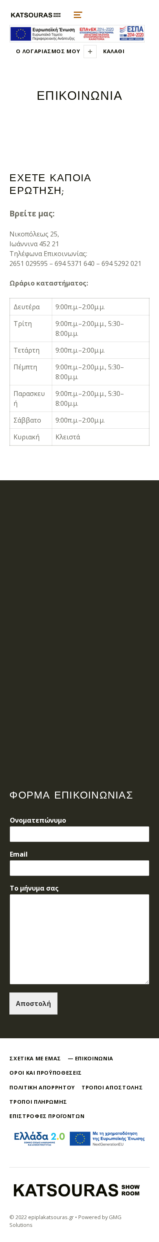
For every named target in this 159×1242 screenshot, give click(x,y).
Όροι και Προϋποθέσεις (45, 1072)
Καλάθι (114, 51)
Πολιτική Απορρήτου (42, 1087)
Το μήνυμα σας (34, 888)
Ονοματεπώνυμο (38, 820)
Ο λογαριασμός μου (48, 51)
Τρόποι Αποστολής (112, 1087)
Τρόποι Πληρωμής (38, 1101)
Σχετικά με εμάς (35, 1058)
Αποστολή (33, 1003)
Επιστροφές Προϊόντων (46, 1116)
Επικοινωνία (94, 1058)
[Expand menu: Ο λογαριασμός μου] (90, 51)
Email (19, 854)
